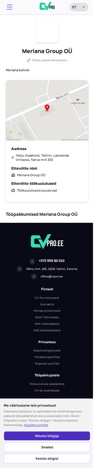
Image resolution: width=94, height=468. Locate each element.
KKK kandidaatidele (47, 330)
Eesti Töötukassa (47, 317)
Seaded (47, 447)
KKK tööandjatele (47, 323)
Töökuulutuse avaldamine (47, 383)
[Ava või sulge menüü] (9, 7)
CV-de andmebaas (47, 390)
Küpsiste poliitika (36, 424)
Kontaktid (47, 304)
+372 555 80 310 (51, 261)
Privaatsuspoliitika (47, 356)
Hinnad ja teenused (47, 310)
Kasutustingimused (47, 350)
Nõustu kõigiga (47, 436)
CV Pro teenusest (47, 297)
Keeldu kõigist (47, 458)
